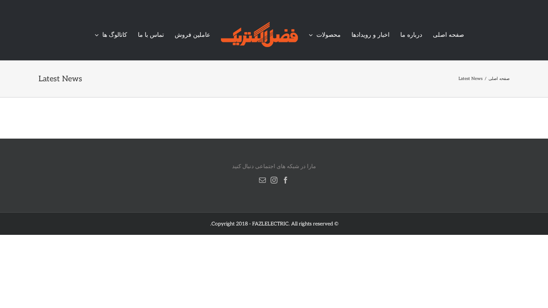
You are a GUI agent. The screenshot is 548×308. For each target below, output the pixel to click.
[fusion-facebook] (285, 180)
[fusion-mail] (262, 180)
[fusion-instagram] (274, 180)
